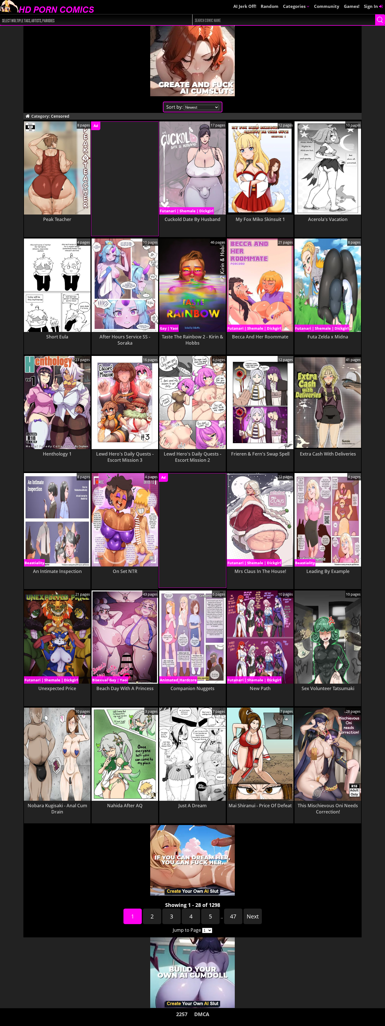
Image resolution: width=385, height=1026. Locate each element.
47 (233, 916)
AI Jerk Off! (244, 6)
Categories (295, 6)
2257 (181, 1014)
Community (326, 6)
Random (269, 6)
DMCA (201, 1014)
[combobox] (86, 19)
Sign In (371, 6)
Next (253, 916)
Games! (351, 6)
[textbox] (88, 19)
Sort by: (174, 107)
